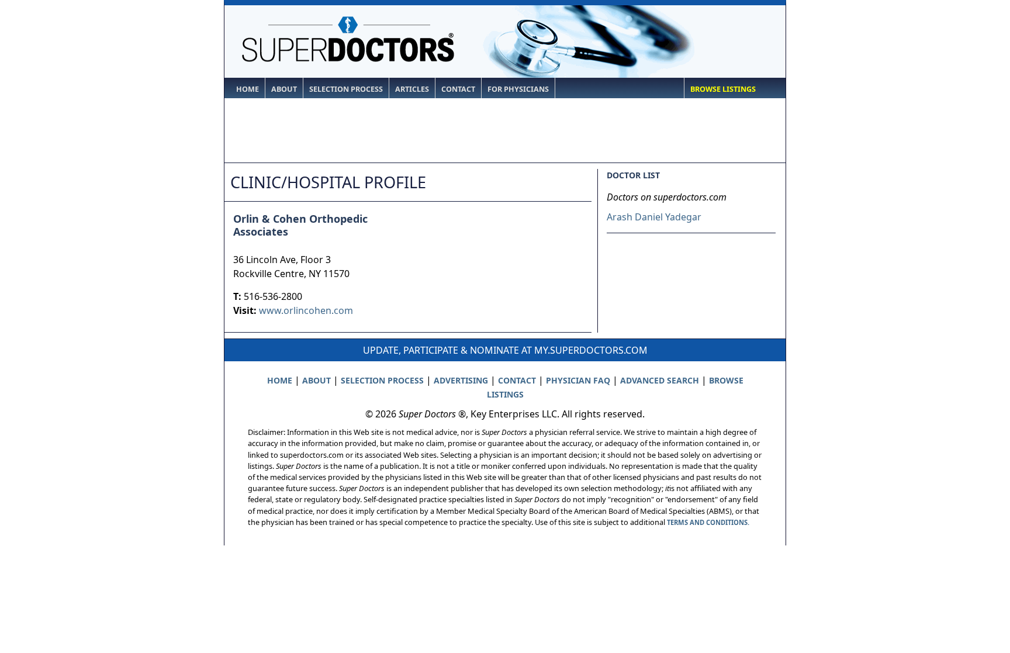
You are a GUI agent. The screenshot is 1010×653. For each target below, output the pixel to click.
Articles (412, 89)
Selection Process (346, 89)
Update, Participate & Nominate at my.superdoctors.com (505, 350)
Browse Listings (723, 89)
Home (247, 89)
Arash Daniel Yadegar (654, 216)
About (284, 89)
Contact (458, 89)
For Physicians (518, 89)
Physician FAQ (578, 380)
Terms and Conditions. (708, 522)
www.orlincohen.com (306, 310)
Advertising (461, 380)
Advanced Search (659, 380)
